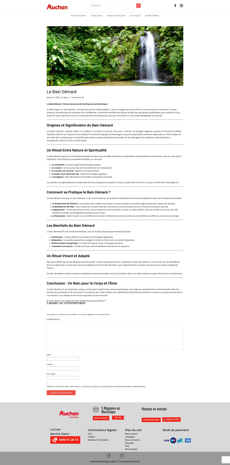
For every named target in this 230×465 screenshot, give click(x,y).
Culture (65, 97)
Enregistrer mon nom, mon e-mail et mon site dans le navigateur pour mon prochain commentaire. (96, 386)
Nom (49, 355)
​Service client (172, 419)
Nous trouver (78, 15)
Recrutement (152, 15)
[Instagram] (181, 5)
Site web (51, 374)
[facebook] (108, 455)
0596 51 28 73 (68, 440)
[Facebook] (175, 5)
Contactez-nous (151, 420)
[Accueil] (57, 6)
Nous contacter (116, 15)
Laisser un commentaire (61, 392)
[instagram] (122, 455)
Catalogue (96, 15)
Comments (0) (77, 97)
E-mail (50, 364)
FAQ (119, 417)
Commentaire (54, 319)
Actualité (135, 15)
